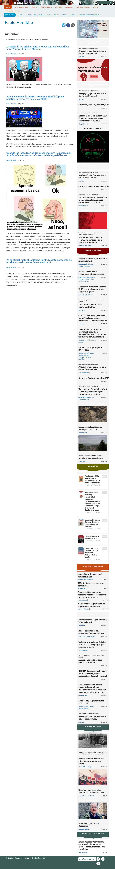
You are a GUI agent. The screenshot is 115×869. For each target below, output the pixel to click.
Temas (7, 7)
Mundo (73, 15)
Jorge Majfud (81, 588)
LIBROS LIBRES (93, 466)
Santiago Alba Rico (84, 829)
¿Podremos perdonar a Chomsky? (89, 824)
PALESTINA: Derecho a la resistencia (93, 166)
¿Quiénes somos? (86, 859)
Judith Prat (82, 461)
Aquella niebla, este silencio (91, 458)
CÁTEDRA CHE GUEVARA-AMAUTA (92, 834)
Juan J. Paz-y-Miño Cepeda (87, 277)
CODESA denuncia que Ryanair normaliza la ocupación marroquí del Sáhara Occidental (93, 318)
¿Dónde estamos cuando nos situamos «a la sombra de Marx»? (91, 761)
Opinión (95, 7)
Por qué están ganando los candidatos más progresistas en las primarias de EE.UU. (92, 595)
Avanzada (94, 2)
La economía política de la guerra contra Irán (90, 305)
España (56, 15)
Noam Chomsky (92, 800)
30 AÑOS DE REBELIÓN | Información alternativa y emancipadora (93, 42)
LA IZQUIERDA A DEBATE (92, 726)
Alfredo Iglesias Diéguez (86, 767)
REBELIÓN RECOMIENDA (93, 250)
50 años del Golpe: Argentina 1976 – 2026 (91, 348)
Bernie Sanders (82, 600)
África (21, 15)
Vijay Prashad (83, 432)
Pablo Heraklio (11, 54)
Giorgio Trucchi (83, 124)
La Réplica (93, 614)
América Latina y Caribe (35, 15)
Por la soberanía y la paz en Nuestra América (93, 85)
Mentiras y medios (83, 7)
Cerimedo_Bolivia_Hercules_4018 (94, 104)
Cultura (34, 7)
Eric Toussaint (83, 852)
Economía (58, 7)
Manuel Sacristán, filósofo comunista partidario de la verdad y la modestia (90, 240)
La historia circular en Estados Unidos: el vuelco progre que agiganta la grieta (92, 289)
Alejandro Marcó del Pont (85, 579)
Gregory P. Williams (83, 609)
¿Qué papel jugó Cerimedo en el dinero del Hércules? (92, 52)
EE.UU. (49, 15)
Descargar (104, 476)
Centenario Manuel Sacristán (92, 210)
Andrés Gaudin (83, 295)
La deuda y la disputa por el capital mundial (90, 575)
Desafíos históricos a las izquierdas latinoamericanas (91, 791)
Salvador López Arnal (85, 245)
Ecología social (46, 7)
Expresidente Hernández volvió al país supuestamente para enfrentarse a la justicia (93, 118)
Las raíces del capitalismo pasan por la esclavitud (90, 428)
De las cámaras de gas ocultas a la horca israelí (93, 259)
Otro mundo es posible (13, 11)
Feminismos (69, 7)
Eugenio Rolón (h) (84, 353)
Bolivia (86, 373)
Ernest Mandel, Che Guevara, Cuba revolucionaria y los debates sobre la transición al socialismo (92, 845)
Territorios (9, 15)
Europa (64, 15)
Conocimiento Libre (21, 7)
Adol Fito (81, 56)
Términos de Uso (52, 858)
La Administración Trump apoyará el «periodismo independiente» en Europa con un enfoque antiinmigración (92, 333)
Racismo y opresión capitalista (93, 404)
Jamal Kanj (82, 264)
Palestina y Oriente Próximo (89, 15)
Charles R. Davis (83, 340)
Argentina (82, 357)
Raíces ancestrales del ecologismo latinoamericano (91, 272)
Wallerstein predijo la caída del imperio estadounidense (91, 605)
